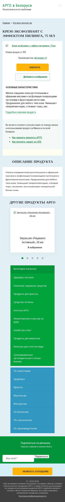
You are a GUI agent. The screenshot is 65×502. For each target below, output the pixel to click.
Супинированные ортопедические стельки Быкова (27, 358)
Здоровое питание (24, 277)
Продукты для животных (27, 338)
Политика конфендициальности (32, 496)
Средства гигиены (23, 302)
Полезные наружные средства (30, 285)
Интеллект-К (40, 58)
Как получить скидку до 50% (26, 141)
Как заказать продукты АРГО (27, 137)
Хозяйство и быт (22, 330)
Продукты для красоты (26, 293)
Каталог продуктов (22, 23)
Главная (6, 23)
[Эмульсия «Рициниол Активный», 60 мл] (32, 216)
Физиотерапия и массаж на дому (29, 320)
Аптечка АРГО (21, 310)
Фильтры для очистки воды (29, 346)
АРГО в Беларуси (17, 5)
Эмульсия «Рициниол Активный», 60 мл (32, 240)
